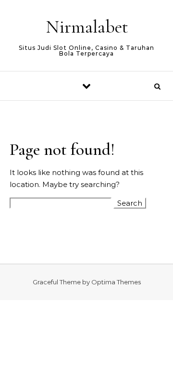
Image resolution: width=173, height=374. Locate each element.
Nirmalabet (87, 27)
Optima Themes (116, 282)
